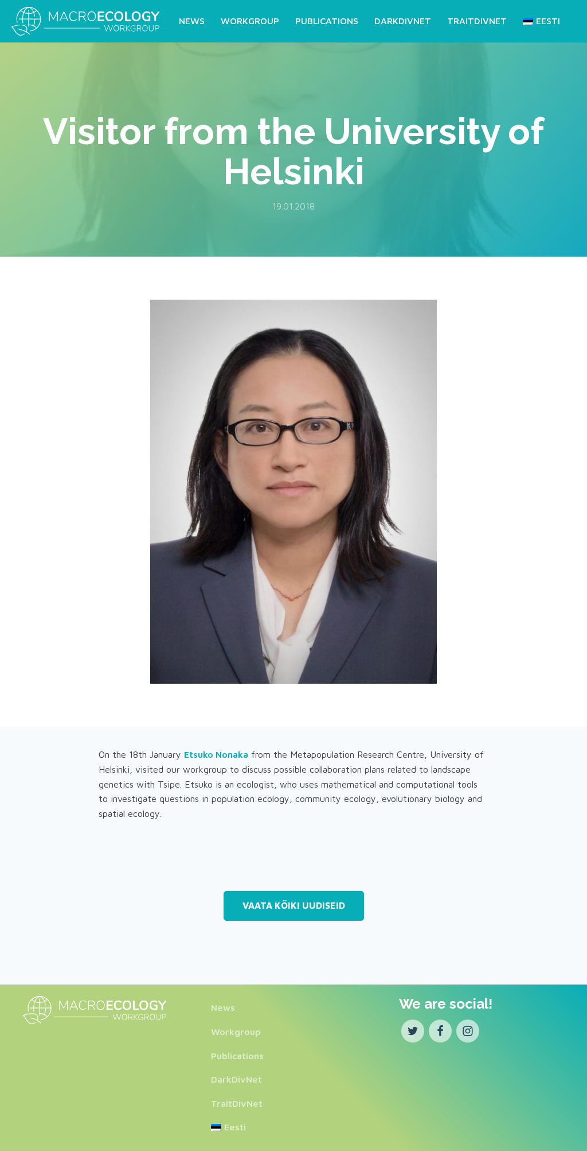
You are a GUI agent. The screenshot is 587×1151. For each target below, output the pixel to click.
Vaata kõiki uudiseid (293, 905)
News (192, 20)
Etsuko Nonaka (216, 754)
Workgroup (250, 20)
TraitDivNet (477, 20)
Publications (326, 20)
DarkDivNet (402, 20)
